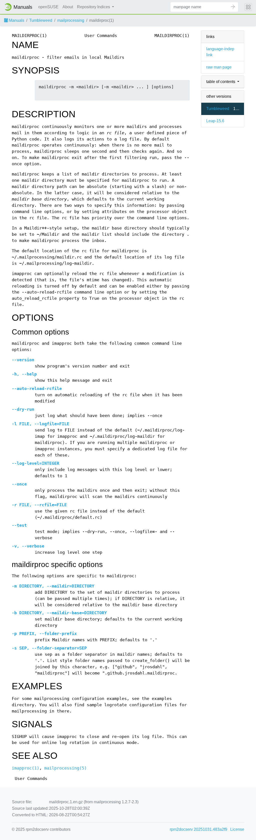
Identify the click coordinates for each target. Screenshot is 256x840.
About (67, 7)
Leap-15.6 (215, 121)
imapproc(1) (25, 768)
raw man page (219, 67)
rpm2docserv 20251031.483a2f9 (198, 829)
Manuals (16, 20)
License (237, 829)
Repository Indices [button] (94, 7)
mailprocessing (70, 20)
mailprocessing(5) (65, 768)
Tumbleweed (40, 20)
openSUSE (48, 7)
